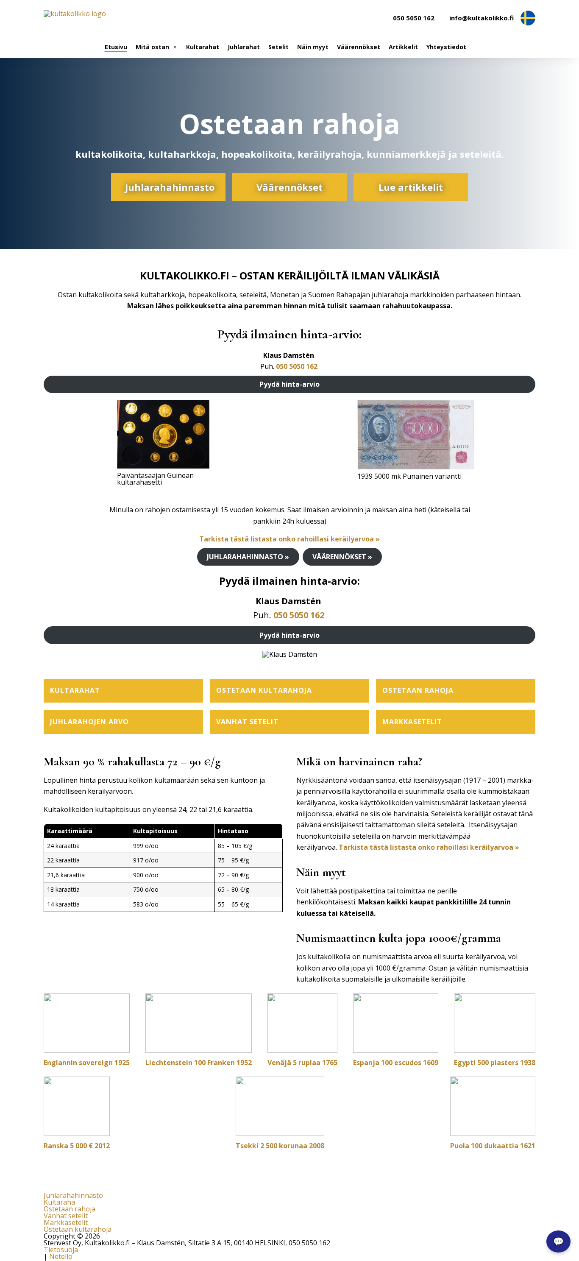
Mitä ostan (152, 47)
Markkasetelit (66, 1222)
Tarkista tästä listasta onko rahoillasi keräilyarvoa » (289, 539)
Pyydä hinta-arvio (289, 384)
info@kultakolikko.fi (481, 18)
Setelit (278, 47)
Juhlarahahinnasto (169, 187)
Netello (60, 1256)
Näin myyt (312, 47)
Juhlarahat (244, 47)
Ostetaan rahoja (69, 1209)
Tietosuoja (61, 1249)
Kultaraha (59, 1202)
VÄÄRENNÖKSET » (342, 556)
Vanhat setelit (66, 1215)
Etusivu (116, 47)
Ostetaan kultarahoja (77, 1229)
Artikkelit (403, 47)
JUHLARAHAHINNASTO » (248, 556)
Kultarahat (202, 47)
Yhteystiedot (446, 47)
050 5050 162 (413, 18)
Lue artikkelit (411, 187)
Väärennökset (358, 47)
